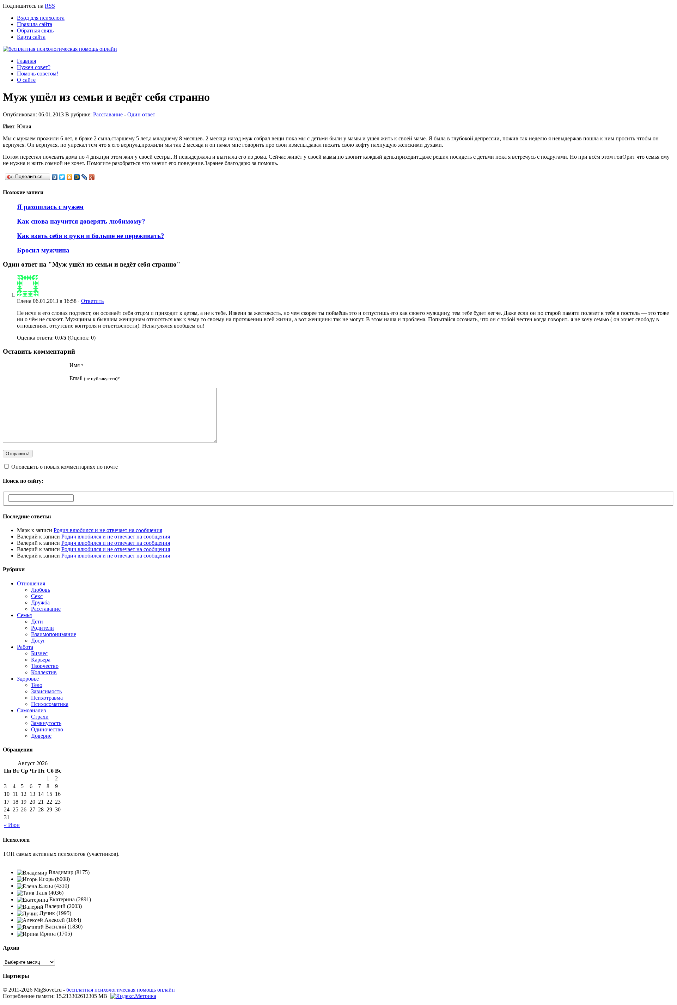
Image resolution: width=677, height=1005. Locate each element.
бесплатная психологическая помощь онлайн (120, 990)
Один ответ (141, 114)
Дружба (40, 602)
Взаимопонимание (53, 634)
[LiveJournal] (84, 177)
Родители (42, 628)
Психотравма (47, 698)
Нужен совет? (33, 67)
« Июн (12, 825)
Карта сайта (31, 37)
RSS (50, 6)
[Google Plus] (92, 177)
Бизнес (39, 653)
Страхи (40, 717)
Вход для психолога (41, 18)
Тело (36, 685)
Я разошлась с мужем (50, 207)
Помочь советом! (37, 74)
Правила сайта (34, 24)
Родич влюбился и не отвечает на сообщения (108, 530)
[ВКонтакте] (55, 177)
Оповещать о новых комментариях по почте (64, 467)
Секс (37, 596)
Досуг (38, 641)
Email (94, 378)
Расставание (108, 114)
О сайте (26, 80)
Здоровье (28, 679)
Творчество (45, 666)
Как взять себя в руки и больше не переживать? (90, 235)
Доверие (41, 736)
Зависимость (46, 691)
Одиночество (47, 729)
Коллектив (44, 672)
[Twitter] (62, 177)
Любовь (40, 590)
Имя (76, 365)
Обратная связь (35, 31)
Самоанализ (31, 710)
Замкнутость (46, 723)
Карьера (40, 660)
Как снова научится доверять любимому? (81, 221)
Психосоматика (49, 704)
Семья (24, 615)
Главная (26, 61)
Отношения (31, 583)
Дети (37, 622)
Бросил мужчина (43, 250)
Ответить (92, 301)
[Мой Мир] (77, 177)
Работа (25, 647)
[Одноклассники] (69, 177)
